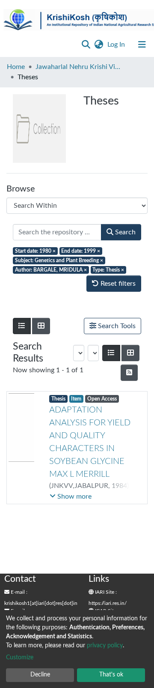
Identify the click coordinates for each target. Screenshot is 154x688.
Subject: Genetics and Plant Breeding (59, 260)
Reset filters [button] (117, 283)
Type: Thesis (108, 269)
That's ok (111, 675)
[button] (99, 44)
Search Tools (116, 326)
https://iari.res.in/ (108, 603)
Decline (40, 675)
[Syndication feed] (129, 373)
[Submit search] (86, 44)
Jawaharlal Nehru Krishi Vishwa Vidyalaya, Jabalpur (78, 66)
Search (124, 232)
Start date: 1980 (35, 251)
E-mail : (18, 592)
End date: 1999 (80, 251)
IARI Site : (105, 592)
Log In (117, 44)
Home (16, 66)
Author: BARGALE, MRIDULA (51, 269)
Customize (19, 658)
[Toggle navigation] (142, 44)
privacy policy (105, 646)
